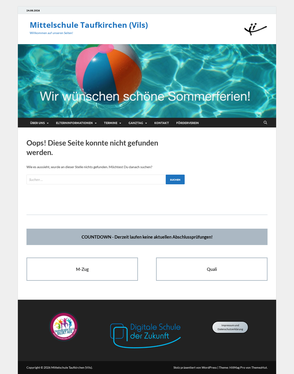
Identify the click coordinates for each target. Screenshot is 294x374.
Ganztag (135, 123)
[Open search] (265, 123)
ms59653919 (147, 201)
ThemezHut (259, 367)
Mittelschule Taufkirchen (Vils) (89, 25)
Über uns (37, 123)
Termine (110, 123)
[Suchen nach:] (105, 179)
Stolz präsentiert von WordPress (195, 367)
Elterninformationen (74, 123)
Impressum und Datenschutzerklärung (230, 327)
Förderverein (187, 123)
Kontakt (161, 123)
